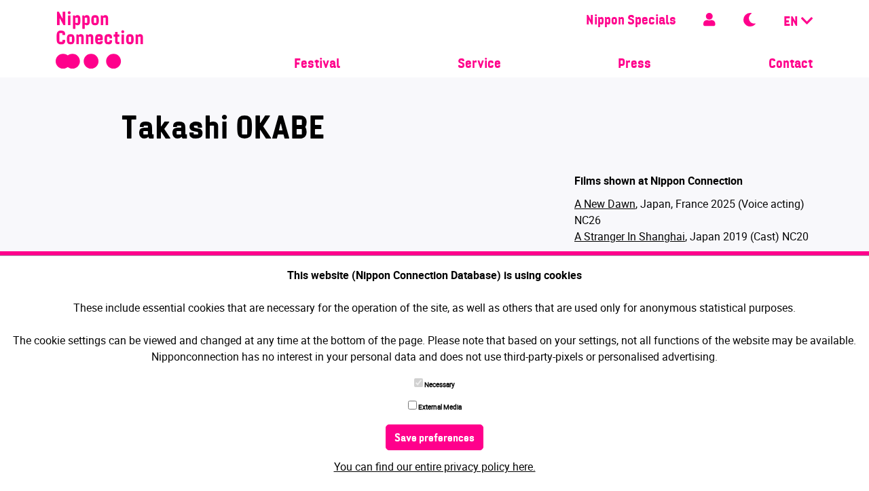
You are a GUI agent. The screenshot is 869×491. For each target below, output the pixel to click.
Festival (317, 64)
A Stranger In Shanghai (629, 236)
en (792, 22)
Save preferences (434, 438)
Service (479, 64)
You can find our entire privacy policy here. (435, 466)
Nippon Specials (631, 21)
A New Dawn (604, 203)
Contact (791, 64)
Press (634, 64)
